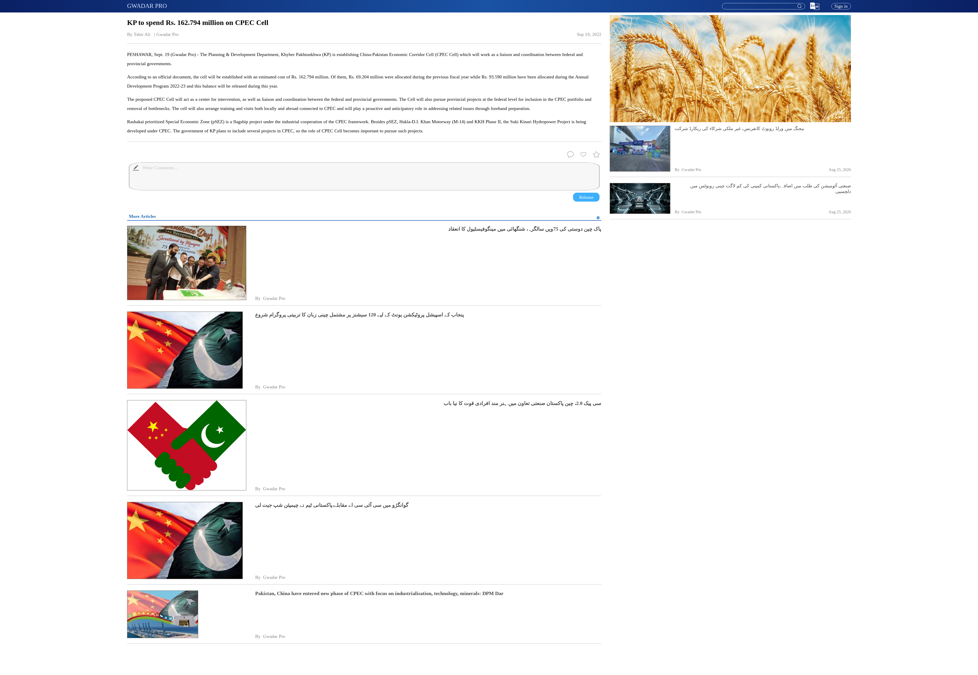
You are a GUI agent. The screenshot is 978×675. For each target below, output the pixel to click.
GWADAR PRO (147, 6)
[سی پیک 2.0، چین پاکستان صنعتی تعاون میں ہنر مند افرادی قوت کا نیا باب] (186, 445)
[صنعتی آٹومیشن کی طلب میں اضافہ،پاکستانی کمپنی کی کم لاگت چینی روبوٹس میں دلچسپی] (640, 199)
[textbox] (763, 6)
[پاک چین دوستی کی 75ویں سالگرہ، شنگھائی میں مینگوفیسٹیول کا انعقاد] (186, 263)
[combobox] (763, 6)
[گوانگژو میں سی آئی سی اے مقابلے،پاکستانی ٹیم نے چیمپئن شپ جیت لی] (186, 541)
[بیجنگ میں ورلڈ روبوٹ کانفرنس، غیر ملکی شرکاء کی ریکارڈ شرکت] (640, 149)
